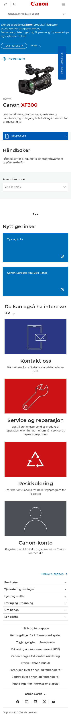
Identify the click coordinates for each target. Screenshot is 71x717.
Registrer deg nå (14, 46)
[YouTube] (53, 701)
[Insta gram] (26, 701)
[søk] (15, 4)
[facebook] (17, 701)
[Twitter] (44, 701)
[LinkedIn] (35, 701)
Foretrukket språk (14, 179)
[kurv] (6, 4)
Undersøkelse (62, 63)
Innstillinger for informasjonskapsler (36, 683)
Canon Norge (34, 694)
